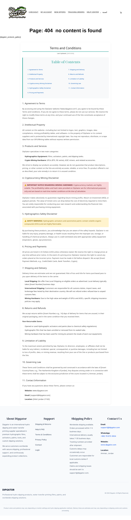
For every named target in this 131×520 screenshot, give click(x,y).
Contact (38, 445)
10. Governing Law (74, 83)
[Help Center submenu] (99, 12)
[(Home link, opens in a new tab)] (17, 12)
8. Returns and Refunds (76, 74)
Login (37, 450)
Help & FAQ (39, 429)
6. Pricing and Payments (36, 93)
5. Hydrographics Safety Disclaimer (39, 88)
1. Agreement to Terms (35, 70)
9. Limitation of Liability (76, 79)
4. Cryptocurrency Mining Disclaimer (40, 83)
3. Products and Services (36, 79)
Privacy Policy (41, 440)
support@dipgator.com (110, 427)
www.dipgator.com (40, 390)
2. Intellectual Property (35, 74)
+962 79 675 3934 (108, 436)
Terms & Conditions (43, 435)
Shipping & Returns (43, 424)
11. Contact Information (76, 88)
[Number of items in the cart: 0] (121, 12)
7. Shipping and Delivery (76, 70)
